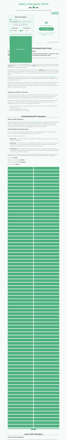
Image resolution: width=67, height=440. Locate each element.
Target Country (26, 28)
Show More (33, 429)
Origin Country (15, 28)
